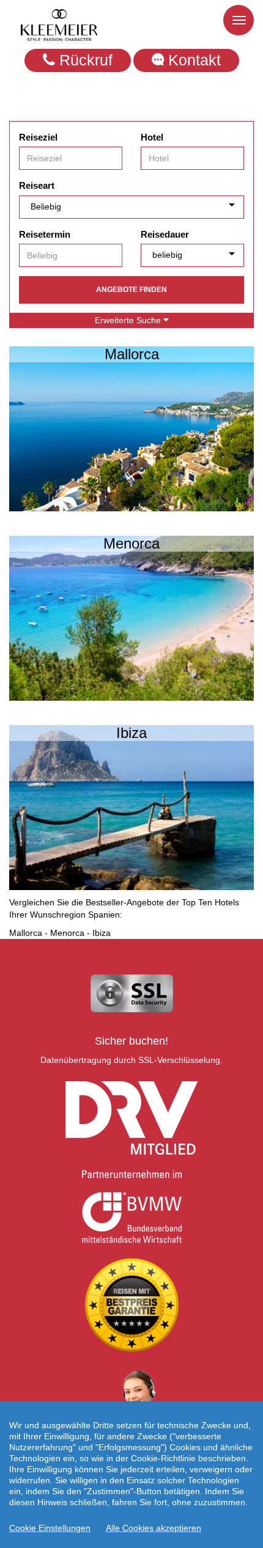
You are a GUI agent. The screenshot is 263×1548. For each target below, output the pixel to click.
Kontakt (192, 59)
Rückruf (84, 59)
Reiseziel (38, 137)
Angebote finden (131, 289)
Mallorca (25, 933)
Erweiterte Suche (129, 320)
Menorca (67, 933)
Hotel (152, 137)
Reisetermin (44, 234)
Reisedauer (165, 234)
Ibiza (101, 933)
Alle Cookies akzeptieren (153, 1528)
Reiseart (36, 185)
